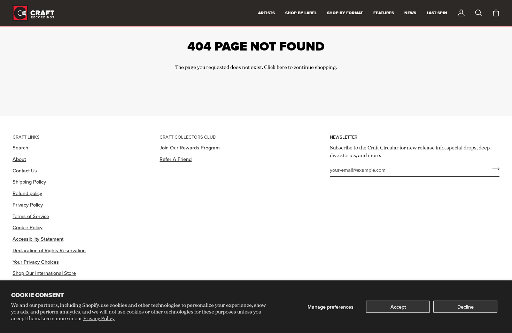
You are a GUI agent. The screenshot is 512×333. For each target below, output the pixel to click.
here (282, 67)
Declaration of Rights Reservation (49, 250)
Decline (465, 306)
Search (20, 147)
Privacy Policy (99, 318)
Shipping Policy (29, 181)
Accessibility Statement (38, 238)
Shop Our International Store (44, 273)
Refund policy (27, 193)
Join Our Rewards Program (190, 147)
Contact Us (25, 170)
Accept (398, 306)
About (19, 159)
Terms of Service (31, 216)
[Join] (493, 169)
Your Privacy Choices (36, 261)
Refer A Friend (176, 159)
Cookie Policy (27, 227)
